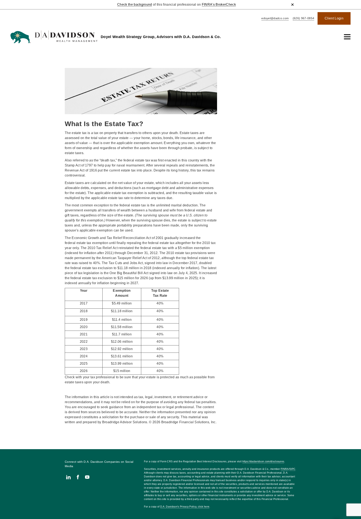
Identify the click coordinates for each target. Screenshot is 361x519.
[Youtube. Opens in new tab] (87, 477)
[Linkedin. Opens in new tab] (68, 477)
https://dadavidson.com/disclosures (263, 461)
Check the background (134, 4)
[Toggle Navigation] (347, 36)
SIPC (292, 469)
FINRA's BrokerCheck (219, 4)
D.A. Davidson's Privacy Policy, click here (184, 506)
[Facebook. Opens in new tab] (77, 477)
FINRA (285, 469)
